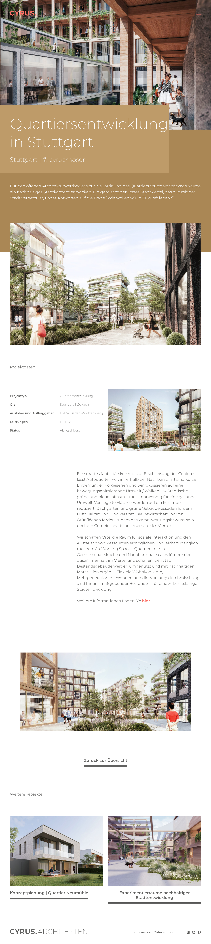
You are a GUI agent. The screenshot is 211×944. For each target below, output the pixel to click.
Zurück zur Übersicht (105, 760)
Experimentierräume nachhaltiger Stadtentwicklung (154, 895)
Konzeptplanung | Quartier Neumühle (49, 892)
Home (16, 27)
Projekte (33, 27)
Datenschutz (163, 932)
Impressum (142, 932)
